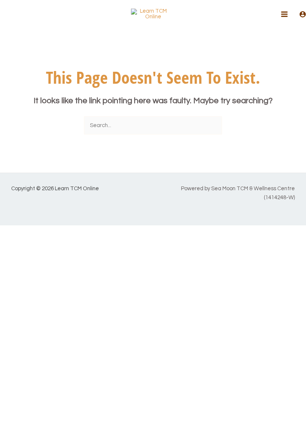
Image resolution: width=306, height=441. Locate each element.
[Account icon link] (302, 14)
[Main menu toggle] (284, 14)
